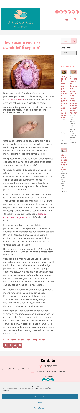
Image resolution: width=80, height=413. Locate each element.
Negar (40, 402)
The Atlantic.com (15, 99)
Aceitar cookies (40, 397)
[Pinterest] (65, 12)
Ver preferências (40, 408)
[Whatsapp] (77, 12)
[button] (66, 20)
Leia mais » (64, 143)
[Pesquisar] (73, 40)
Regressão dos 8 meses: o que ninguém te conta (66, 162)
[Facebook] (61, 12)
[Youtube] (73, 12)
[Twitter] (69, 12)
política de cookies (40, 388)
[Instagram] (57, 12)
